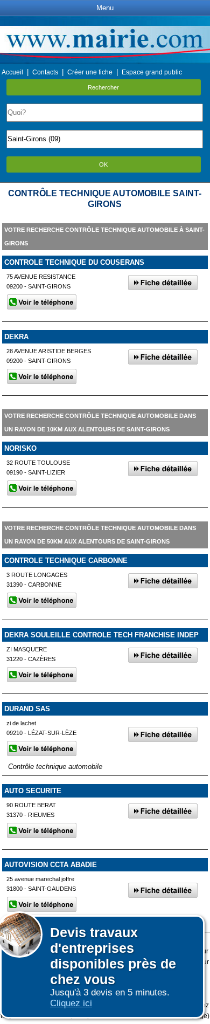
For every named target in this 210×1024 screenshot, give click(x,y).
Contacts (45, 72)
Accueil (12, 72)
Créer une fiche (90, 72)
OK (103, 164)
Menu (105, 8)
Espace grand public (152, 72)
